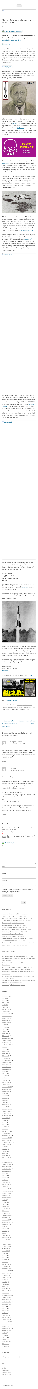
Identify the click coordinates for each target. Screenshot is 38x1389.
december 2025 (6, 1014)
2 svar (4, 27)
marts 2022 (5, 1102)
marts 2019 (5, 1182)
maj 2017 (4, 1231)
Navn (3, 866)
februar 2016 (5, 1264)
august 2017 (5, 1224)
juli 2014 (4, 1306)
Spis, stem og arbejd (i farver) (10, 925)
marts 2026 (5, 1007)
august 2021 (5, 1118)
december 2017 (6, 1215)
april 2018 (5, 1206)
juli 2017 (4, 1226)
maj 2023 (4, 1076)
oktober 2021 (6, 1113)
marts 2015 (5, 1288)
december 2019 (6, 1162)
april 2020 (5, 1153)
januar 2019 (5, 1186)
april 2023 (5, 1078)
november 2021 (6, 1111)
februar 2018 (5, 1211)
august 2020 (5, 1144)
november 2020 (6, 1138)
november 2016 (6, 1244)
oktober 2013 (6, 1326)
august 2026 (5, 996)
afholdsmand (20, 128)
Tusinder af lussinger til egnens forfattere (14, 929)
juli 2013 (4, 1333)
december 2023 (6, 1060)
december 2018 (6, 1189)
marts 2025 (5, 1034)
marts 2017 (5, 1235)
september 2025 (6, 1020)
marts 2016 (5, 1262)
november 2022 (6, 1087)
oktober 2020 (6, 1140)
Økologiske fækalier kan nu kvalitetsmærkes (14, 943)
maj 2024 (4, 1049)
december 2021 (6, 1109)
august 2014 (5, 1304)
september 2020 (6, 1142)
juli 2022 (4, 1093)
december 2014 (6, 1295)
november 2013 (6, 1324)
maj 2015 (4, 1284)
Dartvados (23, 707)
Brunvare (20, 705)
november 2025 (6, 1016)
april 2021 (5, 1127)
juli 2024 (4, 1047)
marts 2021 (5, 1129)
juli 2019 (4, 1173)
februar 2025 (5, 1036)
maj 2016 (4, 1257)
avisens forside (12, 700)
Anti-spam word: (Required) (10, 832)
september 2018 (6, 1195)
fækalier (29, 707)
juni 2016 (4, 1255)
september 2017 (6, 1222)
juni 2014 (4, 1308)
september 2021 (6, 1116)
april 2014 (5, 1313)
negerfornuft (28, 239)
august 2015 (5, 1277)
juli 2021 (4, 1120)
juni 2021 (4, 1122)
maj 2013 (4, 1337)
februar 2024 (5, 1056)
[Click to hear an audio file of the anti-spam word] (8, 843)
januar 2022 (5, 1107)
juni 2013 (4, 1335)
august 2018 (5, 1197)
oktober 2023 (6, 1065)
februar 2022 (5, 1104)
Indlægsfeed (5, 1370)
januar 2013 (5, 1346)
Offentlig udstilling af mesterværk (11, 927)
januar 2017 (5, 1240)
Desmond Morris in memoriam (10, 945)
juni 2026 (4, 1000)
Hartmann (5, 671)
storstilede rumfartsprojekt (11, 40)
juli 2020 (4, 1147)
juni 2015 (4, 1282)
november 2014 (6, 1297)
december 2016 (6, 1242)
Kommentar (6, 846)
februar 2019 (5, 1184)
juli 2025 (4, 1025)
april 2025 (5, 1031)
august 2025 (5, 1022)
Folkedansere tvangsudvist (9, 940)
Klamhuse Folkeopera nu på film (11, 914)
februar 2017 (5, 1237)
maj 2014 (4, 1311)
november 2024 (6, 1040)
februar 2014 (5, 1317)
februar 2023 (5, 1082)
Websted (4, 880)
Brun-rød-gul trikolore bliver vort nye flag (13, 918)
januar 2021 (5, 1133)
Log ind (4, 1368)
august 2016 (5, 1251)
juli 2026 (4, 998)
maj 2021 (4, 1124)
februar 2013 (5, 1344)
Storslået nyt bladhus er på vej (10, 932)
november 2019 (6, 1164)
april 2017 (5, 1233)
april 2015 (5, 1286)
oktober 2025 (6, 1018)
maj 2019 (4, 1178)
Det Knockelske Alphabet (9, 936)
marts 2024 (5, 1053)
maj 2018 (4, 1204)
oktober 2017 (6, 1220)
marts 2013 (5, 1342)
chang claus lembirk (16, 742)
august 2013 (5, 1330)
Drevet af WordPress (7, 1385)
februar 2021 (5, 1131)
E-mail (4, 873)
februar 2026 (5, 1009)
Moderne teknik (27, 705)
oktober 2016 (6, 1246)
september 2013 (6, 1328)
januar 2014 (5, 1319)
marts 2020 (5, 1155)
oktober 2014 (6, 1299)
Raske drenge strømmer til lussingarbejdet (14, 938)
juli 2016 (4, 1253)
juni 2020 (4, 1149)
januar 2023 (5, 1084)
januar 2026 (5, 1011)
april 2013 (5, 1339)
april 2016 (5, 1260)
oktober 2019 (6, 1166)
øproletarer (5, 163)
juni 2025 (4, 1027)
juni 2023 (4, 1073)
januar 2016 (5, 1266)
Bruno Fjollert (16, 123)
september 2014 (6, 1302)
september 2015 (6, 1275)
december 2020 (6, 1135)
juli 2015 (4, 1279)
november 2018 (6, 1191)
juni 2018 (4, 1202)
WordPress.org (6, 1374)
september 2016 (6, 1248)
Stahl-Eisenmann (10, 709)
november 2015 (6, 1271)
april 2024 (5, 1051)
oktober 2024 (6, 1042)
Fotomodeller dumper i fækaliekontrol (12, 934)
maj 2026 (4, 1002)
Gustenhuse (24, 587)
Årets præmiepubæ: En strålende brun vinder (23, 980)
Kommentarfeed (6, 1372)
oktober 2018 (6, 1193)
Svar (3, 761)
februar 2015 (5, 1291)
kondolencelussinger (27, 230)
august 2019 (5, 1171)
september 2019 (6, 1169)
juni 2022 (4, 1096)
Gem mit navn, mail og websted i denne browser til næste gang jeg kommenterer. (17, 891)
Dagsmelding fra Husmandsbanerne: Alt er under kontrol (9, 723)
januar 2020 (5, 1160)
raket (3, 709)
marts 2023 (5, 1080)
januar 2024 (5, 1058)
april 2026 (5, 1005)
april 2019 (5, 1180)
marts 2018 (5, 1209)
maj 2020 (4, 1151)
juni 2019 (4, 1175)
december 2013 (6, 1322)
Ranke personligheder (8, 707)
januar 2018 (5, 1213)
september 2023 (6, 1067)
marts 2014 (5, 1315)
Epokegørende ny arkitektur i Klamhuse (13, 920)
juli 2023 (4, 1071)
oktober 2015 (6, 1273)
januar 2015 (5, 1293)
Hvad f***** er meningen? (9, 916)
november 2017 (6, 1217)
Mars (33, 707)
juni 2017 (4, 1229)
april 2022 (5, 1100)
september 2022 (6, 1089)
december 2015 (6, 1268)
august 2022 (5, 1091)
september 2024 (6, 1045)
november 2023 (6, 1062)
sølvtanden (5, 956)
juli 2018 (4, 1200)
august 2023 (5, 1069)
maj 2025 (4, 1029)
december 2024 (6, 1038)
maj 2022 (4, 1098)
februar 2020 (5, 1158)
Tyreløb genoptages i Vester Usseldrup (13, 923)
